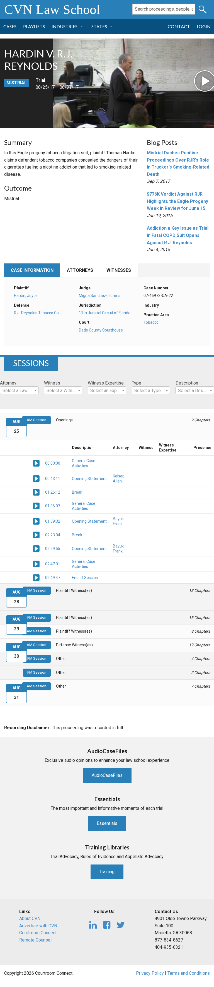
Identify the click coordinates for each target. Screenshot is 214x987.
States (99, 26)
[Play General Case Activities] (36, 463)
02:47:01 (52, 564)
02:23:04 (52, 535)
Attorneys (80, 270)
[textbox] (19, 391)
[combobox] (19, 390)
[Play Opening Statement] (36, 478)
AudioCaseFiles (107, 775)
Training (107, 871)
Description (187, 383)
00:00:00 (52, 463)
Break (77, 492)
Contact (179, 26)
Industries (64, 26)
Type (136, 383)
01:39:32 (52, 521)
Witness (52, 383)
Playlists (34, 26)
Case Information (32, 270)
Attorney (8, 383)
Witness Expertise (106, 383)
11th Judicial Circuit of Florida (104, 313)
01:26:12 (52, 492)
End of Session (85, 577)
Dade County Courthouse (101, 330)
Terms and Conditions (188, 973)
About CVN (29, 918)
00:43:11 (52, 478)
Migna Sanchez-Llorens (99, 295)
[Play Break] (36, 492)
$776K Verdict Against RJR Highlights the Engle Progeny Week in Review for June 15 (177, 201)
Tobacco (151, 322)
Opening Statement (89, 478)
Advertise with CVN (38, 925)
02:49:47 (52, 577)
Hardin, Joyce (26, 295)
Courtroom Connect (38, 932)
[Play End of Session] (36, 577)
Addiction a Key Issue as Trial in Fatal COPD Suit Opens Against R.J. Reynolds (177, 235)
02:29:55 (52, 548)
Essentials (107, 823)
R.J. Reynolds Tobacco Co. (37, 313)
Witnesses (118, 270)
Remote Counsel (35, 940)
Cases (9, 26)
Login (204, 26)
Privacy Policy (150, 973)
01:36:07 (52, 506)
